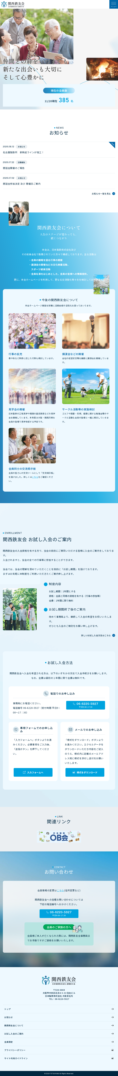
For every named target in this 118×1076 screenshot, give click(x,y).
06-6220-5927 (87, 703)
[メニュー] (113, 4)
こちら (35, 476)
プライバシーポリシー (15, 1050)
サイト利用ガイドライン (16, 1058)
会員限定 (8, 1041)
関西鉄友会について (13, 1025)
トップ (7, 1009)
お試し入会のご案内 (13, 1033)
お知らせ (8, 1017)
